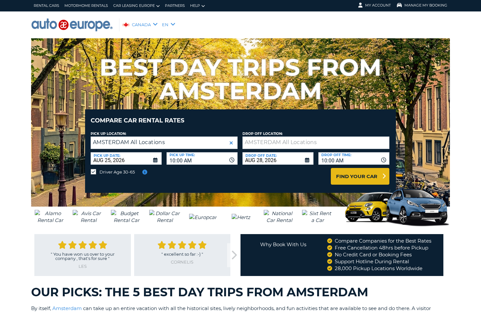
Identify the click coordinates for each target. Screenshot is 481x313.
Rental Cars (46, 5)
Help (195, 5)
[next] (233, 255)
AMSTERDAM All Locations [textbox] (129, 142)
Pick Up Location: (108, 134)
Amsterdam (67, 308)
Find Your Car (356, 176)
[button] (231, 143)
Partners (175, 5)
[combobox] (202, 158)
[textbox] (315, 143)
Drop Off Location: (262, 134)
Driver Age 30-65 (117, 172)
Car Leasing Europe (134, 5)
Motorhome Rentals (86, 5)
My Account (378, 5)
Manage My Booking (425, 5)
